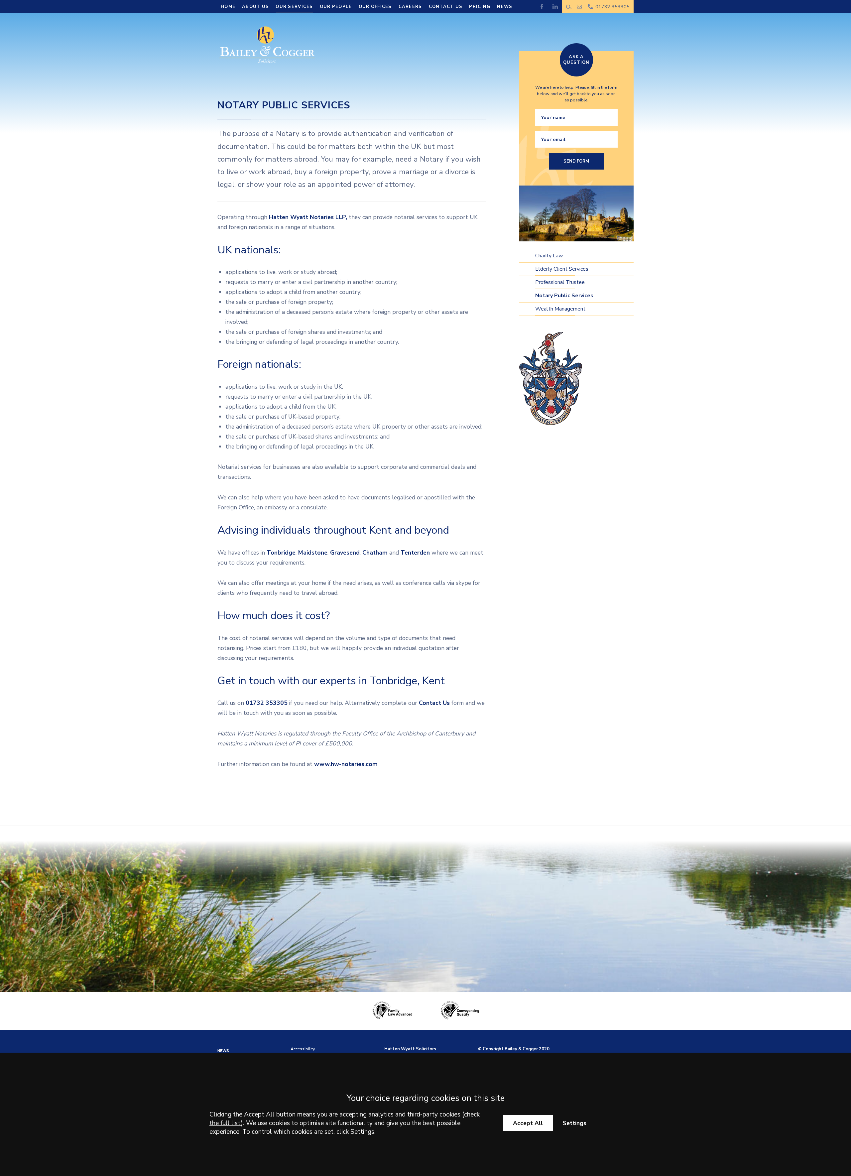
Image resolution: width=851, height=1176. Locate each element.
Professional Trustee (560, 282)
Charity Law (549, 255)
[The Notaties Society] (550, 378)
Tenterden (415, 553)
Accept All (528, 1123)
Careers (410, 7)
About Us (255, 7)
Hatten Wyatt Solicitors (410, 1049)
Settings (574, 1123)
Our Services (294, 7)
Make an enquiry (579, 6)
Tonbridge (281, 553)
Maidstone (312, 553)
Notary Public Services (564, 295)
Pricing (479, 7)
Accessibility (303, 1049)
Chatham (375, 553)
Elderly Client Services (561, 269)
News (504, 7)
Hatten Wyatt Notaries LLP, (308, 217)
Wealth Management (560, 309)
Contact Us (446, 7)
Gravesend (345, 553)
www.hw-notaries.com (346, 764)
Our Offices (375, 7)
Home (228, 7)
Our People (336, 7)
